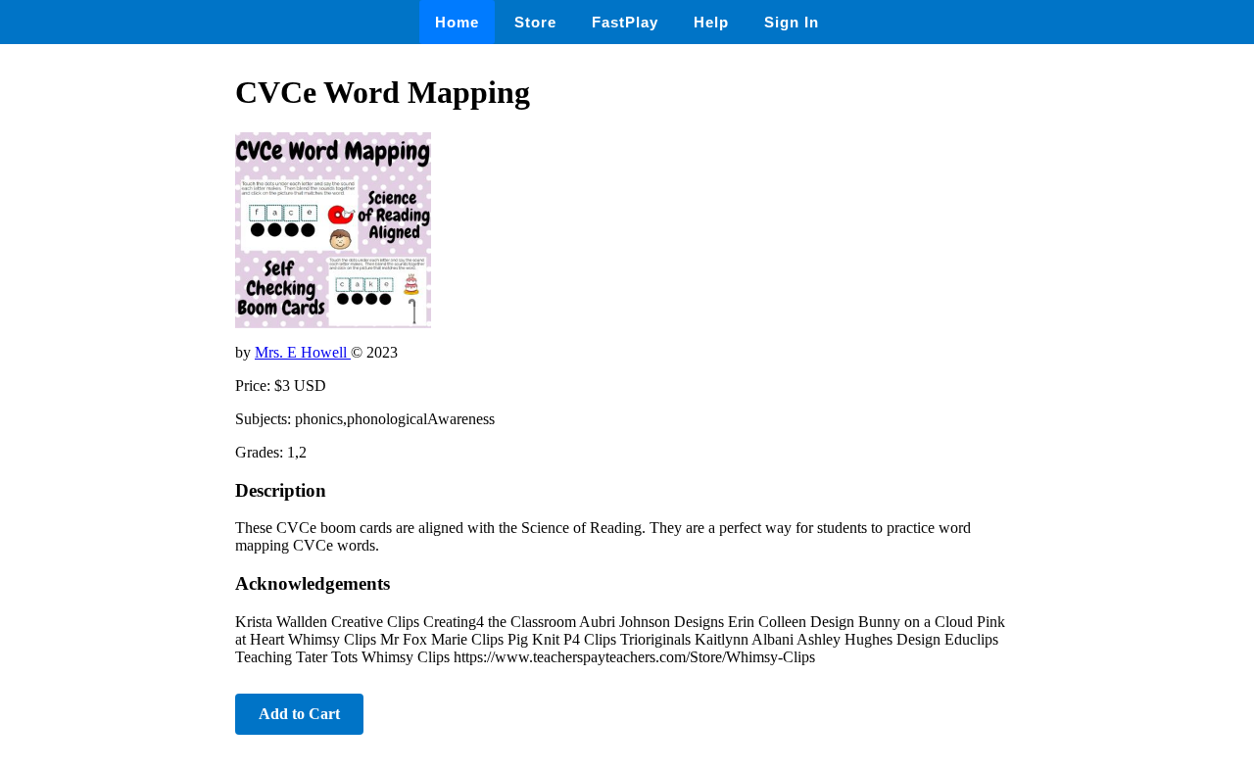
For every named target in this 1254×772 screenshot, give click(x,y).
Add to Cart (299, 713)
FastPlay (625, 22)
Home (457, 22)
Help (711, 22)
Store (535, 22)
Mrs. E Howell (303, 352)
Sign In (791, 22)
